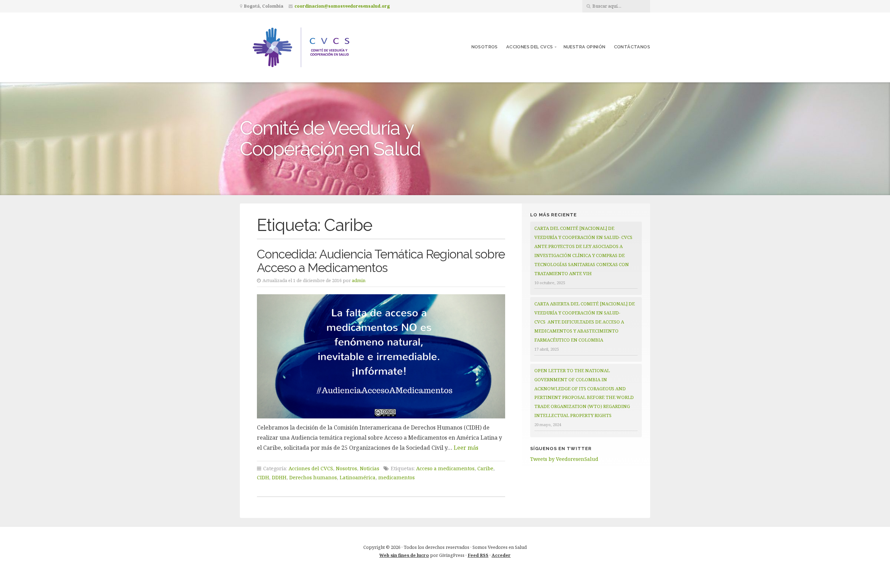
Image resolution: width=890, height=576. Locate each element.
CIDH (263, 477)
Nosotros (484, 46)
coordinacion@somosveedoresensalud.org (342, 6)
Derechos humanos (313, 477)
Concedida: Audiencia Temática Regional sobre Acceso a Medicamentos (381, 261)
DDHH (279, 477)
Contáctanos (632, 46)
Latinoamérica (357, 477)
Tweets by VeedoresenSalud (564, 459)
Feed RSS (478, 555)
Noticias (369, 468)
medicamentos (396, 477)
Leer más (466, 447)
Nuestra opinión (585, 46)
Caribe (485, 468)
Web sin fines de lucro (404, 555)
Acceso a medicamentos (445, 468)
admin (358, 280)
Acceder (501, 555)
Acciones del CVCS (529, 46)
